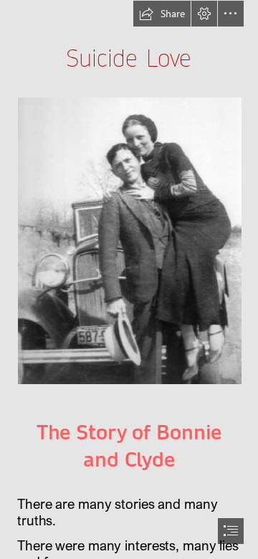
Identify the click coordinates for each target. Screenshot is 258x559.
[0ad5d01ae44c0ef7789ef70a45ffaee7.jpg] (129, 240)
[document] (129, 279)
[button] (162, 14)
